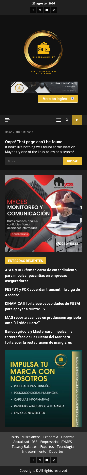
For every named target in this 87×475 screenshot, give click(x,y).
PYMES (66, 441)
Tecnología (65, 446)
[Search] (67, 120)
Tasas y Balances (24, 446)
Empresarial (49, 441)
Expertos (47, 446)
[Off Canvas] (7, 120)
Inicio (15, 437)
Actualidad (21, 441)
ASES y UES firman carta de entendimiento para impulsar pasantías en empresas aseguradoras (41, 275)
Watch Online (77, 120)
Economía (50, 437)
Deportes (56, 451)
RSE (34, 441)
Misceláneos (31, 437)
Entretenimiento (33, 451)
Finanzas (67, 437)
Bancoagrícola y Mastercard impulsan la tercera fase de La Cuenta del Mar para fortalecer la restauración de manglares (38, 337)
